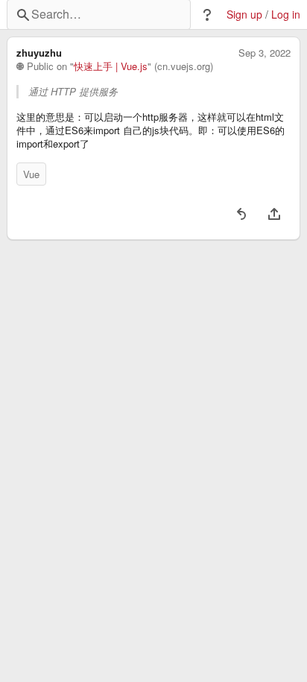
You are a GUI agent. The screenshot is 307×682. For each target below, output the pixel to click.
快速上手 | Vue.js (111, 66)
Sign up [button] (244, 14)
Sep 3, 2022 (264, 53)
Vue (31, 174)
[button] (207, 15)
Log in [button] (285, 14)
